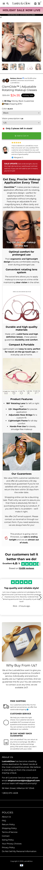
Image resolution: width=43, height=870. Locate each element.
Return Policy (8, 824)
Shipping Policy (9, 828)
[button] (40, 597)
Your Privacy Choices (12, 844)
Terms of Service (9, 832)
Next (39, 42)
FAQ (4, 820)
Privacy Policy (8, 847)
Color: (7, 109)
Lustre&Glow (28, 861)
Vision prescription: (12, 118)
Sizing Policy (8, 840)
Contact (6, 836)
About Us (6, 817)
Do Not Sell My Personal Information (19, 851)
